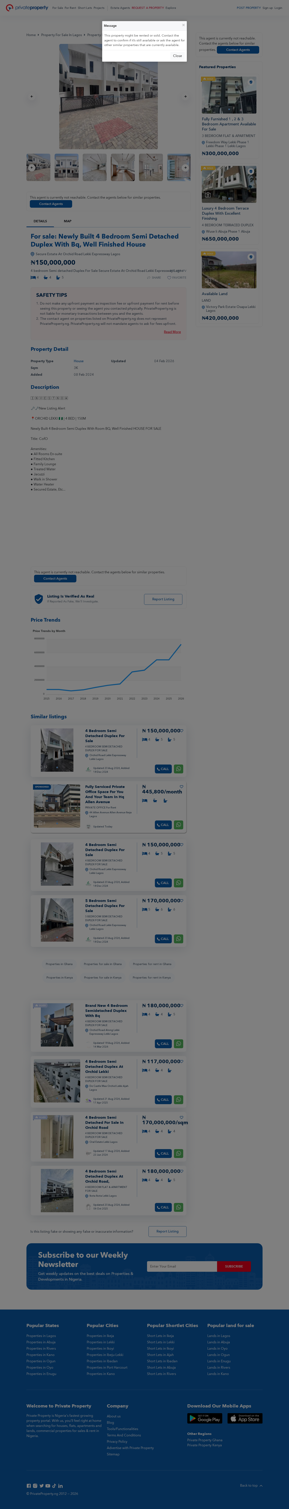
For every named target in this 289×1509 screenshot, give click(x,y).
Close (177, 56)
